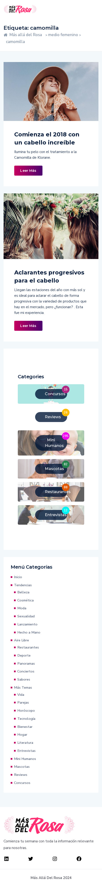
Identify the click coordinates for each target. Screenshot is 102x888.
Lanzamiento (27, 624)
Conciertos (25, 671)
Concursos (22, 782)
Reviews (20, 774)
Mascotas (22, 766)
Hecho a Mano (28, 632)
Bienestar (24, 726)
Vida (20, 694)
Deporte (24, 655)
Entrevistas (26, 750)
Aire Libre (21, 640)
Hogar (22, 734)
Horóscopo (26, 710)
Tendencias (23, 585)
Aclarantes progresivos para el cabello (49, 276)
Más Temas (23, 687)
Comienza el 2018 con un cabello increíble (46, 138)
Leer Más (28, 170)
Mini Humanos (25, 758)
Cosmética (25, 600)
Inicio (18, 577)
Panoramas (26, 663)
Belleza (23, 592)
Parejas (23, 702)
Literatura (25, 742)
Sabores (23, 679)
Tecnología (26, 718)
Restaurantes (28, 647)
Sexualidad (26, 616)
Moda (21, 608)
